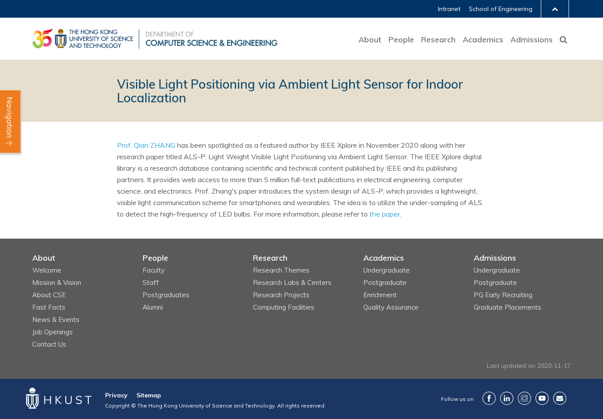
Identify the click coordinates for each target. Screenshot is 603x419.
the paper (384, 214)
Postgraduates (166, 295)
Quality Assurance (390, 307)
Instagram (524, 398)
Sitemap (148, 395)
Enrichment (380, 295)
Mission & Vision (56, 282)
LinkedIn (506, 398)
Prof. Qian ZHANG (146, 145)
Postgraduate (385, 282)
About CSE (49, 295)
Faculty (154, 270)
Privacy (116, 395)
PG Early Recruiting (503, 295)
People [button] (401, 39)
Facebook (489, 398)
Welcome (46, 270)
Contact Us (49, 344)
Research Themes (281, 270)
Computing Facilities (283, 307)
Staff (151, 282)
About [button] (369, 39)
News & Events (55, 319)
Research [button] (438, 39)
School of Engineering (500, 9)
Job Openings (52, 332)
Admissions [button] (531, 39)
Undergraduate (386, 270)
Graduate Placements (507, 307)
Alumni (153, 307)
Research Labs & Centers (292, 282)
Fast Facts (48, 307)
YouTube (542, 398)
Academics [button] (483, 39)
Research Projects (281, 295)
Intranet (449, 9)
